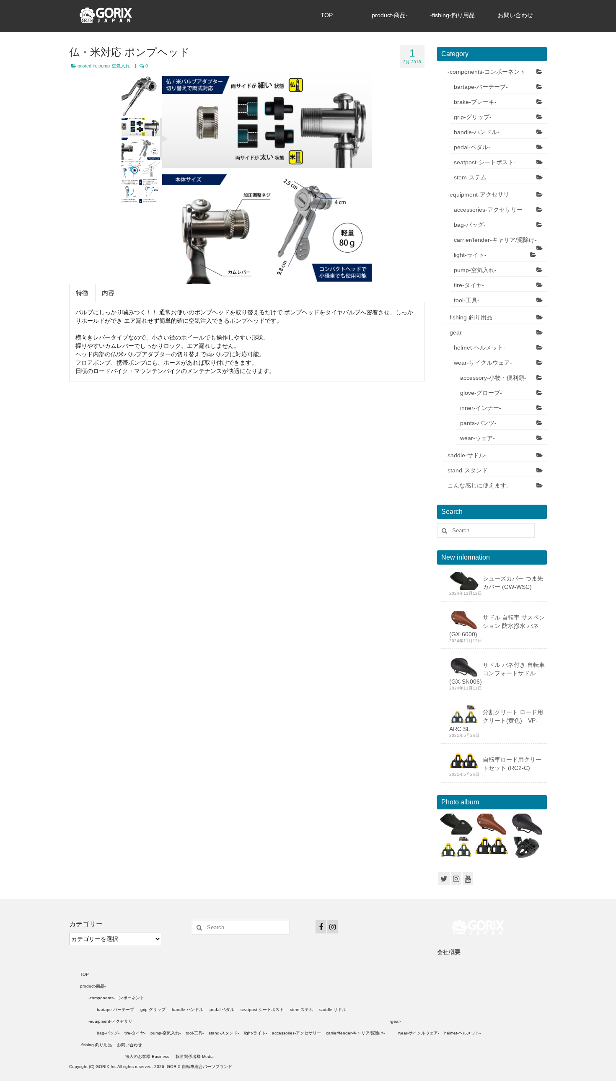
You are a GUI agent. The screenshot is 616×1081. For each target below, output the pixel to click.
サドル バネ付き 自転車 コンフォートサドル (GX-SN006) (497, 673)
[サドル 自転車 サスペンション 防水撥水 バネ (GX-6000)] (490, 824)
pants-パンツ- (478, 423)
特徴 (82, 292)
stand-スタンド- (469, 470)
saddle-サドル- (467, 455)
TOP (327, 15)
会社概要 (449, 952)
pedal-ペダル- (472, 147)
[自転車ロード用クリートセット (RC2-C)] (490, 847)
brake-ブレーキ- (475, 102)
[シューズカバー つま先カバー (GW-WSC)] (455, 824)
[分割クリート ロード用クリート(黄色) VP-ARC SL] (455, 847)
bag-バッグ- (470, 224)
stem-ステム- (471, 177)
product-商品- (390, 15)
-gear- (456, 332)
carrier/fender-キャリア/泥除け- (495, 239)
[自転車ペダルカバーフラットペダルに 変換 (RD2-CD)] (526, 847)
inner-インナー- (480, 407)
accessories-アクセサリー (488, 209)
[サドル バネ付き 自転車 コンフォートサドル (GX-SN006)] (526, 824)
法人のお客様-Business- (148, 1056)
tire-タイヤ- (469, 285)
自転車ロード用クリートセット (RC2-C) (512, 763)
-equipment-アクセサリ (478, 194)
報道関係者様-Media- (195, 1056)
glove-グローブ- (481, 392)
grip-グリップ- (473, 117)
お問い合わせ (515, 15)
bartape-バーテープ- (481, 86)
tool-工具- (466, 300)
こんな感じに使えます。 (480, 485)
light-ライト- (470, 254)
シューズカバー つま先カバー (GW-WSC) (513, 582)
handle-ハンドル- (477, 132)
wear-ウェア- (477, 438)
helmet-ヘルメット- (479, 347)
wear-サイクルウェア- (483, 362)
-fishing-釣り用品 (452, 15)
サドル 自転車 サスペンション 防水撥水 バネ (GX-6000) (497, 626)
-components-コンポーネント (486, 71)
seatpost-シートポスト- (485, 162)
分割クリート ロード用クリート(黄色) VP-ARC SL (496, 720)
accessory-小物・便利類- (493, 377)
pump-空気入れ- (115, 65)
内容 (108, 292)
